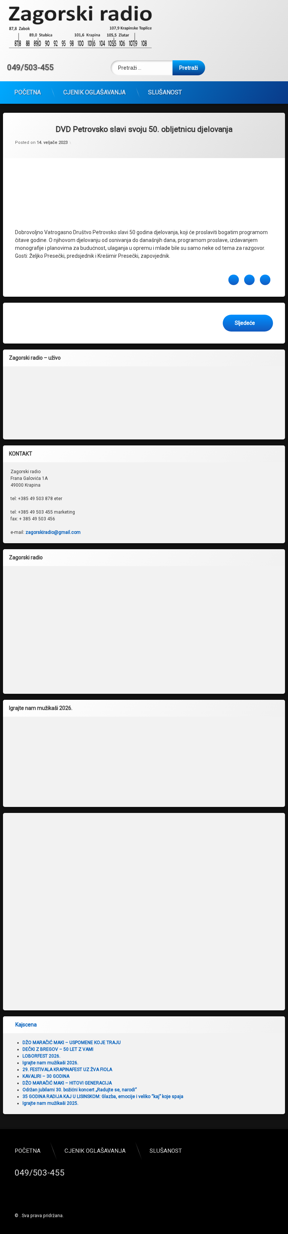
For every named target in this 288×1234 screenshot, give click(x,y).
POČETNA (27, 92)
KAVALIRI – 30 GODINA (45, 1076)
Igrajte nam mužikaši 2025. (50, 1103)
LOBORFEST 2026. (41, 1056)
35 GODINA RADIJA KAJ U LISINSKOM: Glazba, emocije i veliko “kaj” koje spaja (102, 1096)
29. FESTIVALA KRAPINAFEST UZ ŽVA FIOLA (67, 1069)
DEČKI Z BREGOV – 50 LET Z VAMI (57, 1049)
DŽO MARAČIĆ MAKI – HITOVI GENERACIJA (67, 1083)
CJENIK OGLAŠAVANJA (94, 92)
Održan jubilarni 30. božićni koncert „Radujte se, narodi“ (79, 1089)
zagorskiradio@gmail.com (53, 532)
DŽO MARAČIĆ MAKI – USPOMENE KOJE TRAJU (71, 1042)
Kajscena (26, 1025)
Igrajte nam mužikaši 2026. (50, 1062)
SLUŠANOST (165, 92)
